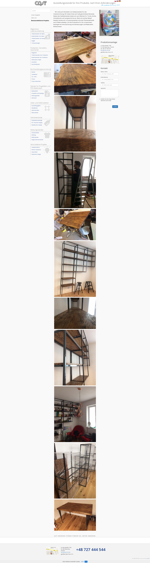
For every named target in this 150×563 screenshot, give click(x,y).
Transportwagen (36, 43)
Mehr (82, 561)
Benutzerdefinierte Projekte (40, 20)
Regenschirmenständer (37, 139)
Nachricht (103, 88)
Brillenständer (35, 137)
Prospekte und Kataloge (38, 93)
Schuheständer (35, 132)
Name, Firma (104, 71)
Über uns (34, 18)
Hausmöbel (34, 152)
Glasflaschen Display (37, 125)
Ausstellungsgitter (36, 105)
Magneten (34, 52)
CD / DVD (34, 76)
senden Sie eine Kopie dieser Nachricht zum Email (108, 99)
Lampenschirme (36, 147)
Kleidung (34, 135)
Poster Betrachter (36, 81)
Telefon (103, 82)
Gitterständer (35, 112)
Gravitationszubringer (37, 120)
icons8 (147, 558)
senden (115, 106)
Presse (33, 79)
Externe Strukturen (36, 149)
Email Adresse (104, 77)
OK (86, 561)
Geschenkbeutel (36, 64)
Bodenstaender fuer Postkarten (40, 57)
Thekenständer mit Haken (38, 34)
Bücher (33, 72)
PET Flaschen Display (37, 122)
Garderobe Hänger (36, 154)
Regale (33, 41)
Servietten (34, 62)
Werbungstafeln (36, 95)
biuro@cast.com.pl (105, 50)
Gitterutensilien (35, 110)
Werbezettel (35, 91)
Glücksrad (34, 98)
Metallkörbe (35, 108)
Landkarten (34, 74)
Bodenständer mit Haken (38, 36)
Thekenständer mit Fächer (38, 38)
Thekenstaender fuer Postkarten (40, 55)
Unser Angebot (35, 15)
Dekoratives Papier (36, 59)
